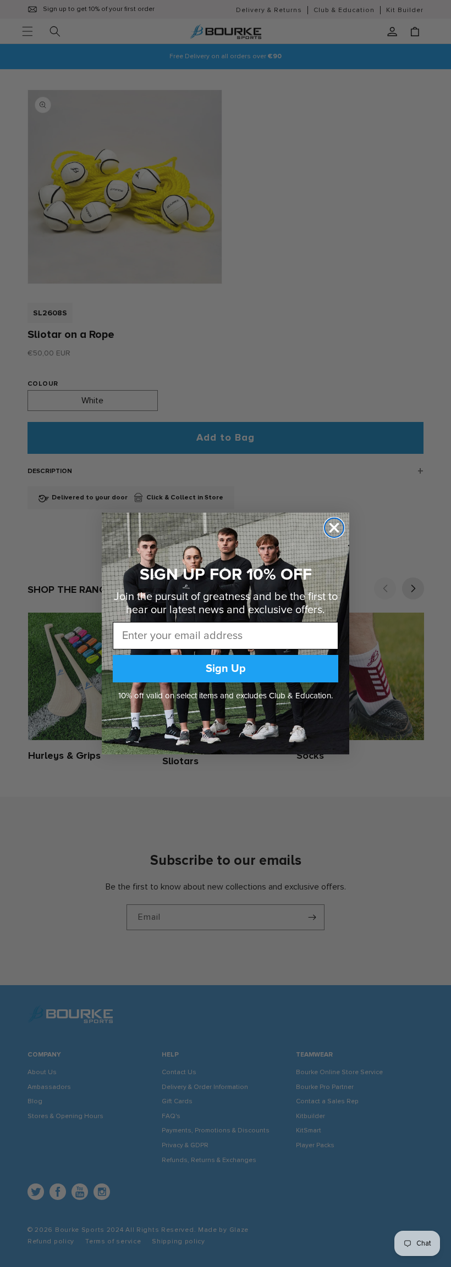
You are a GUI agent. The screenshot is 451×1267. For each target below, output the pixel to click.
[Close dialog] (334, 527)
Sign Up (226, 668)
